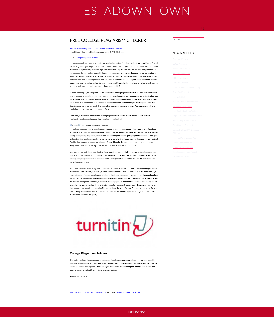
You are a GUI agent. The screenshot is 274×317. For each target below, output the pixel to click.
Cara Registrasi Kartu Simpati (185, 152)
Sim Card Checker (180, 83)
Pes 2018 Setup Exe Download (185, 102)
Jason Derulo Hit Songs (182, 106)
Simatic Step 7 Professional (184, 120)
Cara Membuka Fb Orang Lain (128, 292)
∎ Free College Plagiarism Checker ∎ (108, 49)
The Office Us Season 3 (183, 125)
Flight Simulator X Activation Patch (187, 116)
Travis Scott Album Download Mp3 (187, 87)
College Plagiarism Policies (87, 58)
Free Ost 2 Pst (179, 97)
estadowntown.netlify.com (80, 49)
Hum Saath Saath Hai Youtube (185, 111)
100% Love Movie (180, 78)
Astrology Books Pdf (181, 73)
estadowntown (137, 312)
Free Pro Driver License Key (184, 138)
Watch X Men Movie (181, 69)
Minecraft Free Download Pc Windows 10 (88, 292)
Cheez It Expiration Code (183, 147)
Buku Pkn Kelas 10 (181, 92)
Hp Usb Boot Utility (181, 157)
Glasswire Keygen (180, 59)
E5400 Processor (180, 64)
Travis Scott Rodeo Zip (182, 143)
